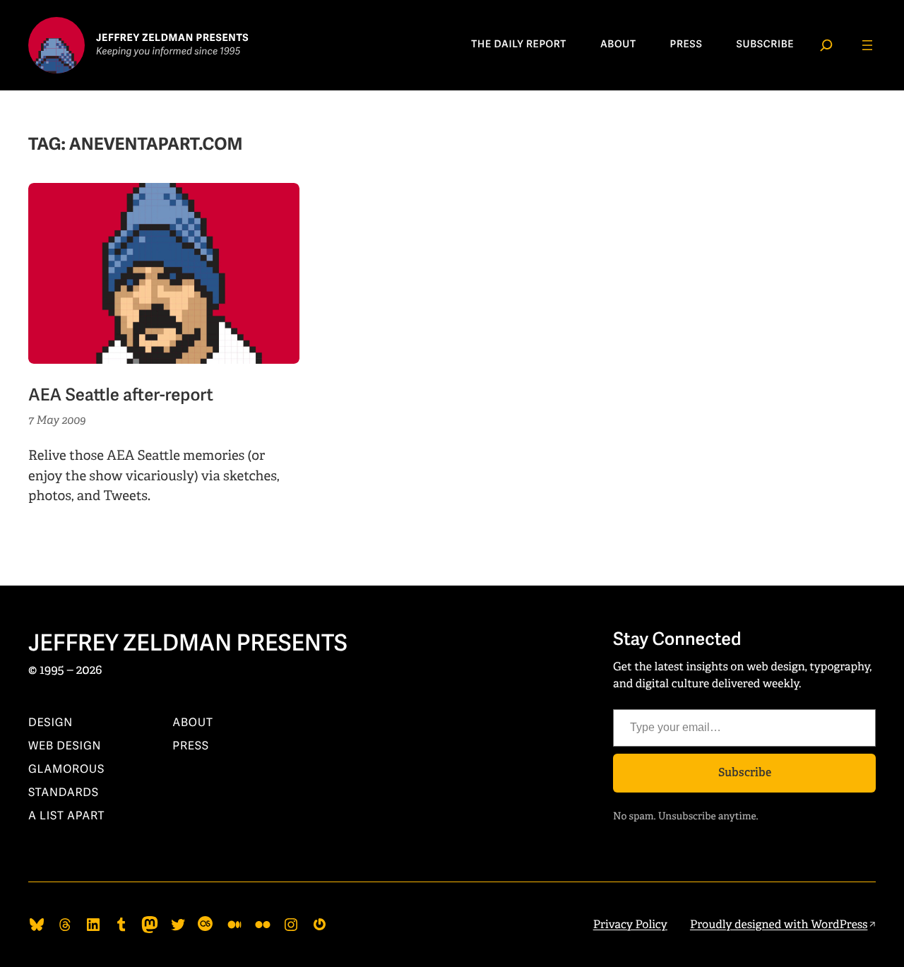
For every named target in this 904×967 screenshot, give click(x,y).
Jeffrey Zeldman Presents (187, 644)
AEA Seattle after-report (120, 396)
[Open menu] (867, 45)
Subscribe (744, 772)
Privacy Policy (630, 924)
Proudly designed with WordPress (779, 924)
